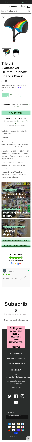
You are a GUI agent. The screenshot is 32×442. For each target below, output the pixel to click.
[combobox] (16, 11)
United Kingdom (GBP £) (14, 416)
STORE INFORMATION (15, 363)
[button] (4, 6)
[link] (16, 240)
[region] (16, 2)
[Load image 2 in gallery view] (16, 53)
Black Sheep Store (18, 436)
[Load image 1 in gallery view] (6, 53)
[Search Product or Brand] (29, 11)
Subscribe (23, 320)
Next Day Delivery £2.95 (16, 2)
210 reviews (19, 260)
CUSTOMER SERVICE (14, 358)
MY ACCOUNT (15, 353)
